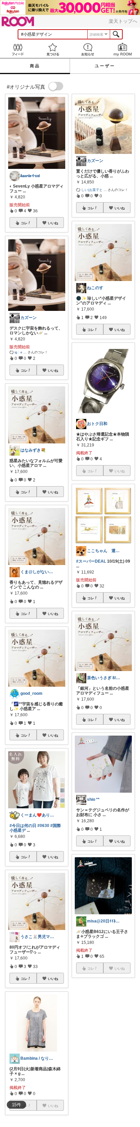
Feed (17, 49)
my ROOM (122, 49)
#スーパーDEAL (91, 561)
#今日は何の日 (23, 825)
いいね (53, 223)
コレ (24, 223)
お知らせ (87, 49)
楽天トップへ (123, 21)
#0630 (43, 825)
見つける (52, 49)
